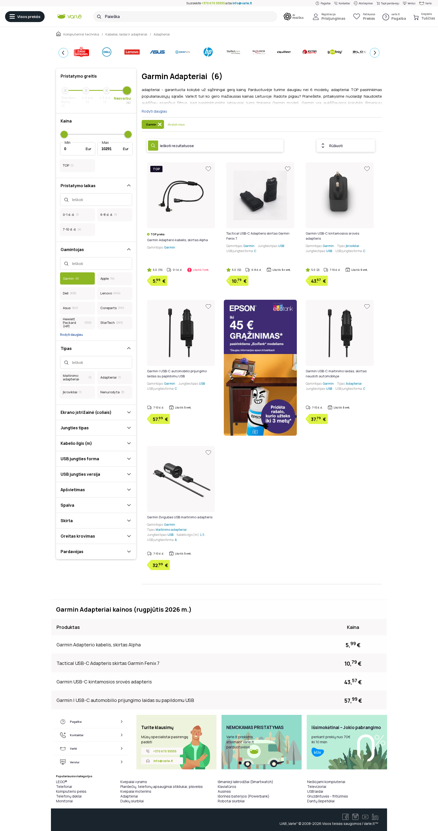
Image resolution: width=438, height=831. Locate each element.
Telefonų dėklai (69, 796)
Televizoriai (316, 786)
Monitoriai (64, 801)
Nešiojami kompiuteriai (326, 781)
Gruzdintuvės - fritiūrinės (327, 796)
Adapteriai (129, 796)
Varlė (428, 3)
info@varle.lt (242, 3)
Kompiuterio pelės (71, 791)
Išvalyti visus (176, 124)
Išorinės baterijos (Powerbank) (243, 796)
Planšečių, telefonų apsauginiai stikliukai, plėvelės (161, 786)
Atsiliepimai (366, 3)
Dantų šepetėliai (321, 801)
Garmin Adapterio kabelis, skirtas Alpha (177, 240)
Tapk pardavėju (390, 3)
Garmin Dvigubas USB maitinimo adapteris (179, 517)
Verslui (411, 3)
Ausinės (224, 791)
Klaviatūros (227, 786)
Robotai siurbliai (231, 801)
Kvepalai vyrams (133, 781)
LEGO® (61, 781)
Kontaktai (344, 3)
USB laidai (315, 791)
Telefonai (64, 786)
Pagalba (326, 3)
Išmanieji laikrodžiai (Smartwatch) (245, 781)
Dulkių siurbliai (132, 801)
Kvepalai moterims (135, 791)
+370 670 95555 (213, 3)
